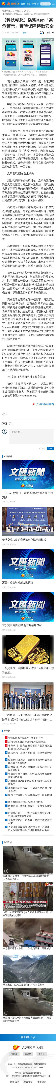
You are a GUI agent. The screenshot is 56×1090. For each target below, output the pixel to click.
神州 (34, 4)
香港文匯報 (7, 11)
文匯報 (18, 11)
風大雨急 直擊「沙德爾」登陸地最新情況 (30, 754)
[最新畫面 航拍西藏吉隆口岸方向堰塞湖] (28, 969)
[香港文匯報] (3, 3)
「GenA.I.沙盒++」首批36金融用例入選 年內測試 (27, 495)
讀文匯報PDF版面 (45, 404)
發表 (50, 448)
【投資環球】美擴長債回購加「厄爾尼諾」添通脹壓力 (28, 670)
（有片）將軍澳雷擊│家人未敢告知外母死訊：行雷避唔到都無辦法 (28, 914)
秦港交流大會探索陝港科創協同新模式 (24, 539)
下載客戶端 (45, 4)
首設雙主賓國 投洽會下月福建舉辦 (22, 625)
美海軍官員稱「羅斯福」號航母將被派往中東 (30, 821)
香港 (28, 4)
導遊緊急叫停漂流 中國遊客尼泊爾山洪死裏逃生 (30, 789)
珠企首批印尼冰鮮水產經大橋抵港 (25, 802)
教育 (26, 11)
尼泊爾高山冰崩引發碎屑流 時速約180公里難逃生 (30, 782)
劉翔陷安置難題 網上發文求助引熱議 (27, 741)
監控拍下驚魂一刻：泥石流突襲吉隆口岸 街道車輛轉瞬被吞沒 (27, 1019)
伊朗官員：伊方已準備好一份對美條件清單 (30, 807)
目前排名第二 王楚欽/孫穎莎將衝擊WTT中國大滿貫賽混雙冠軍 (30, 814)
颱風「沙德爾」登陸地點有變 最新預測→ (30, 796)
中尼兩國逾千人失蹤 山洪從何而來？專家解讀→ (27, 950)
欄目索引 (25, 1037)
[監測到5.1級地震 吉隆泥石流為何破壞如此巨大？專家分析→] (28, 860)
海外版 (42, 1054)
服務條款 (41, 1081)
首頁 (23, 4)
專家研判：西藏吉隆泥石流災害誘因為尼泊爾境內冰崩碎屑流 (30, 747)
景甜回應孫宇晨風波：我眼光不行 (25, 738)
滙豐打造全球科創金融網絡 (17, 582)
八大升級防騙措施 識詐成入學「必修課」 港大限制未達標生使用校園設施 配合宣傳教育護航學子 (30, 829)
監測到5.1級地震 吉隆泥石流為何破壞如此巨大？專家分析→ (30, 761)
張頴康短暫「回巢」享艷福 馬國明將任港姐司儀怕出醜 (30, 775)
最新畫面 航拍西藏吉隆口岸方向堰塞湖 (23, 984)
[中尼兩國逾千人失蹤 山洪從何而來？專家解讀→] (28, 932)
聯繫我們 (14, 1081)
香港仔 (28, 1054)
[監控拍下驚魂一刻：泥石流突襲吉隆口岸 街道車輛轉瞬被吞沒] (28, 1002)
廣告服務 (28, 1081)
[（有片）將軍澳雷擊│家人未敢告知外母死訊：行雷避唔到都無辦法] (28, 896)
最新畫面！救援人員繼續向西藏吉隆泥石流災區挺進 (30, 768)
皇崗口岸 (15, 4)
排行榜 (7, 731)
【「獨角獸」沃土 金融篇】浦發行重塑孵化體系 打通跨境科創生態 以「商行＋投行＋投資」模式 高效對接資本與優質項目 (27, 718)
